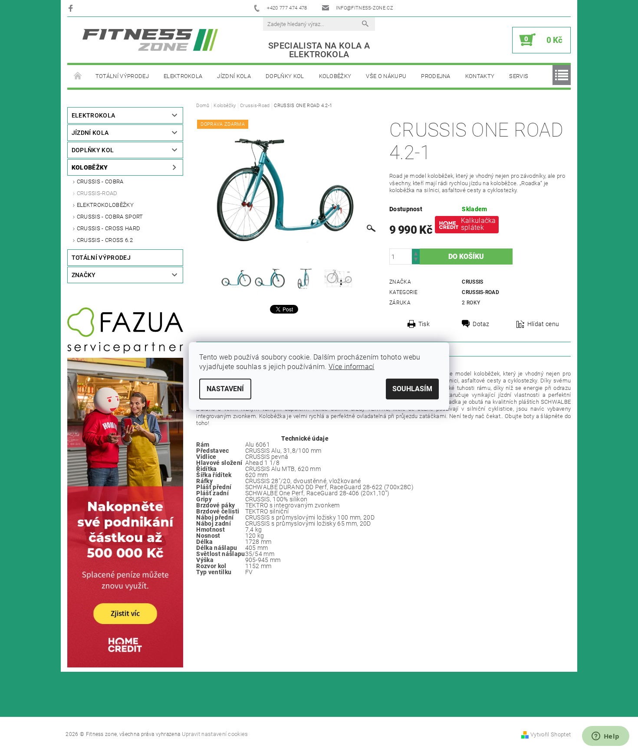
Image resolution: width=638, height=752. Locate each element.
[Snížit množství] (416, 260)
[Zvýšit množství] (416, 252)
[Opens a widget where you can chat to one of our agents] (605, 737)
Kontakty (480, 76)
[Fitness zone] (150, 40)
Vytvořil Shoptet (550, 734)
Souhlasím (412, 389)
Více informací (351, 367)
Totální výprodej (122, 76)
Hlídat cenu (543, 323)
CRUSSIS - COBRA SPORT (110, 216)
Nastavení (225, 389)
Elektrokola (183, 76)
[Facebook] (71, 8)
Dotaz (481, 323)
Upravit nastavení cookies (215, 734)
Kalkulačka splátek (478, 224)
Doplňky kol (285, 76)
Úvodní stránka (77, 76)
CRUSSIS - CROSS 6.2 (105, 240)
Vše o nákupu (386, 76)
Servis (518, 76)
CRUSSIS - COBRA (100, 181)
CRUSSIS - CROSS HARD (108, 228)
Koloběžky (335, 76)
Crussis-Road (97, 193)
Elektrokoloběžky (105, 205)
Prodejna (436, 76)
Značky (84, 274)
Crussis (472, 282)
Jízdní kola (234, 76)
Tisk (424, 323)
